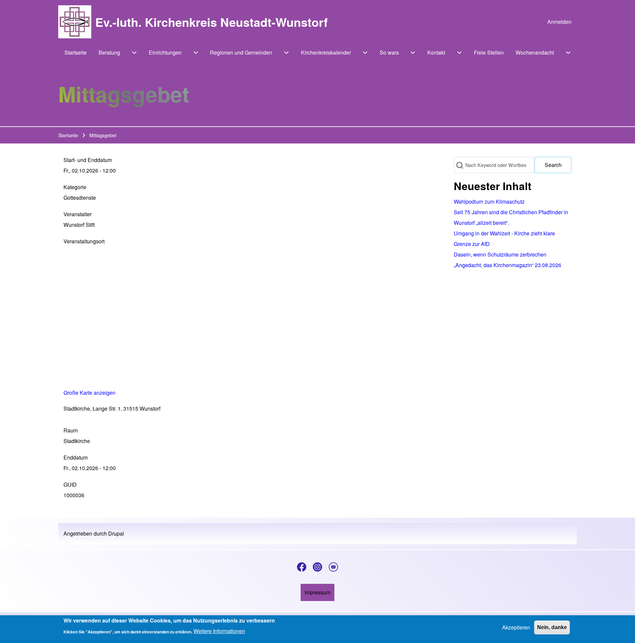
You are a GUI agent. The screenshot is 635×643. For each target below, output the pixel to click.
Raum (71, 430)
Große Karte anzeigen (89, 392)
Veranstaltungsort (84, 241)
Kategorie (75, 187)
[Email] (333, 567)
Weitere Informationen (219, 631)
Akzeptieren (516, 627)
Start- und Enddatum (88, 160)
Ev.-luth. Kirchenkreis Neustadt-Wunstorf (211, 22)
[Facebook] (301, 567)
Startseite (68, 135)
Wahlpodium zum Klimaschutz (489, 201)
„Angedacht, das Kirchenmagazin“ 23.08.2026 (507, 265)
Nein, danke (552, 627)
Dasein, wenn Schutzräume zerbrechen (500, 254)
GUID (70, 484)
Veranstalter (78, 214)
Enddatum (76, 457)
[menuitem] (559, 22)
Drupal (116, 533)
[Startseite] (74, 21)
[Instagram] (317, 567)
